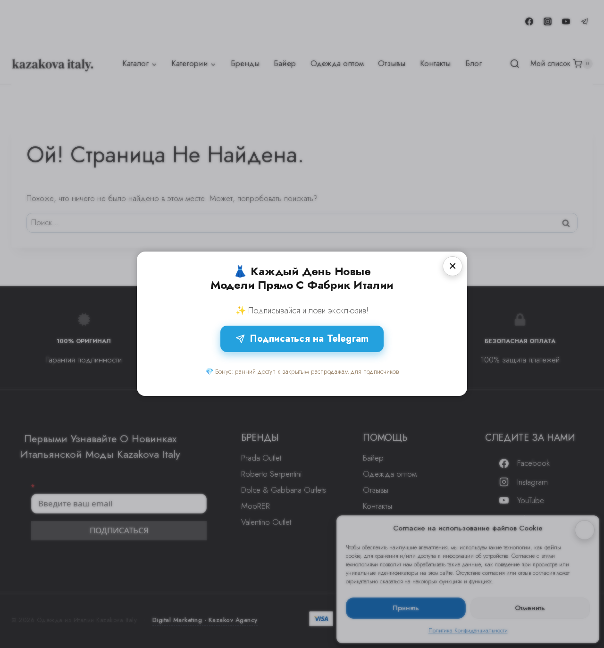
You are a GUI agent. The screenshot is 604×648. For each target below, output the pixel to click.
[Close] (452, 266)
